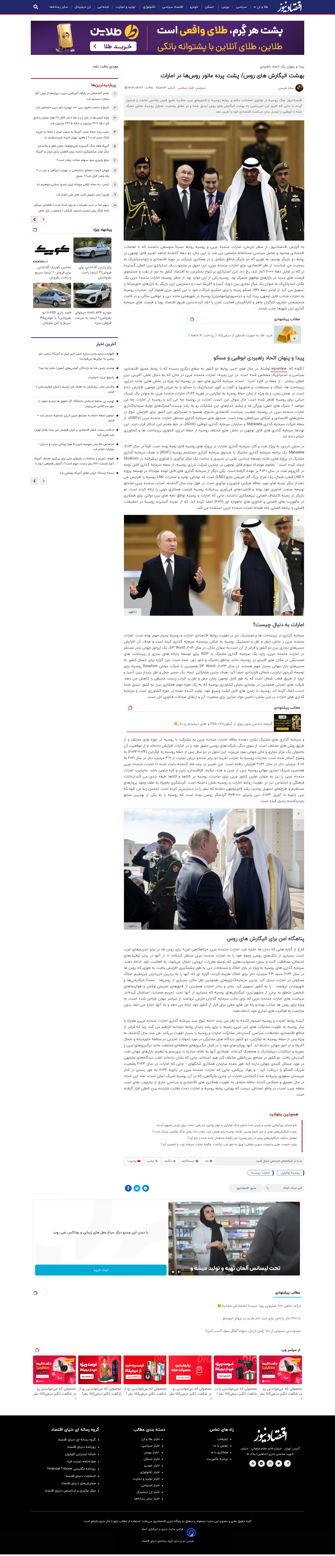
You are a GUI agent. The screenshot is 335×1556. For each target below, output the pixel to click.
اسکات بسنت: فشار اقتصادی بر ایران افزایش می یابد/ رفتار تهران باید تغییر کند (74, 432)
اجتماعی (103, 7)
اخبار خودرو (152, 1465)
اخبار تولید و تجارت (146, 1479)
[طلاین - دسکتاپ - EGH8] (167, 38)
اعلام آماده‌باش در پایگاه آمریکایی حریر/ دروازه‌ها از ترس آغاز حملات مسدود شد (72, 96)
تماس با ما (220, 1446)
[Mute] (179, 1272)
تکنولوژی (149, 7)
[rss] (253, 1464)
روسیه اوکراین (290, 1173)
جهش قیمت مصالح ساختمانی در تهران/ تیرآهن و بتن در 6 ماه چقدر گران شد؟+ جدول (72, 173)
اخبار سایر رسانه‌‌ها (147, 1499)
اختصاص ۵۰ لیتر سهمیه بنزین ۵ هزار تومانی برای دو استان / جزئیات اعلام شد (76, 446)
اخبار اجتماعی (150, 1485)
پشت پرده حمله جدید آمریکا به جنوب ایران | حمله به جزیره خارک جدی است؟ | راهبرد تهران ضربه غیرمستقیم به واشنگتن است (72, 135)
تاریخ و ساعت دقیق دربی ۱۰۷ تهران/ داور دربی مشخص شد (72, 107)
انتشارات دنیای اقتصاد (80, 1476)
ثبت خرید (100, 1270)
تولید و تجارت (126, 7)
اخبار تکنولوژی (150, 1472)
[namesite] (289, 7)
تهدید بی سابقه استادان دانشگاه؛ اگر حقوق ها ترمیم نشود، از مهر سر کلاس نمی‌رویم (76, 403)
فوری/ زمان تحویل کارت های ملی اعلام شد (82, 195)
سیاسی (241, 7)
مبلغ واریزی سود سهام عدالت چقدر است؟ (83, 160)
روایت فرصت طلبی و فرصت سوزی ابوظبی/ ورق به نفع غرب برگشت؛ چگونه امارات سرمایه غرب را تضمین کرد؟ (229, 1144)
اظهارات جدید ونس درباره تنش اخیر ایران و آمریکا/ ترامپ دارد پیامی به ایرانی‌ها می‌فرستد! (76, 356)
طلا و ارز (262, 7)
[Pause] (173, 1272)
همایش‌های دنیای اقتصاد (78, 1483)
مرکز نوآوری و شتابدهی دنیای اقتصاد (70, 1491)
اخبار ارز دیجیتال (148, 1492)
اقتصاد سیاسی (172, 7)
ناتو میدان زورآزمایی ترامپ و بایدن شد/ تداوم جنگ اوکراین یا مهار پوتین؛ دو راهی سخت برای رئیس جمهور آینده (227, 1125)
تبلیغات (222, 1439)
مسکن (210, 7)
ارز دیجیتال (83, 7)
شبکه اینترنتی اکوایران (80, 1454)
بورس (225, 7)
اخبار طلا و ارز (150, 1439)
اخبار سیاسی (186, 88)
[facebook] (288, 1464)
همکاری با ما (219, 1452)
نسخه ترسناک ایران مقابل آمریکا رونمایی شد (86, 473)
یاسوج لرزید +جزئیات (101, 377)
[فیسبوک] (128, 1188)
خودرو (194, 7)
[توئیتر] (137, 1188)
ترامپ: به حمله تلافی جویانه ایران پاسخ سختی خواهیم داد (72, 185)
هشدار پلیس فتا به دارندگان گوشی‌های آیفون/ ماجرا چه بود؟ (76, 368)
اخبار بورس (152, 1452)
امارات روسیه (260, 1173)
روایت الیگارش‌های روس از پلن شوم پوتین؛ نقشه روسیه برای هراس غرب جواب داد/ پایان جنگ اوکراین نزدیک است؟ (224, 1132)
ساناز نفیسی (286, 88)
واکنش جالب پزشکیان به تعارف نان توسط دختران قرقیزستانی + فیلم (74, 389)
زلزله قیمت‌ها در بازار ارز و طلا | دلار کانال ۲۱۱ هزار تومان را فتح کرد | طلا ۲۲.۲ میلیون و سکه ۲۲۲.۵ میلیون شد (71, 121)
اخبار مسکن (152, 1459)
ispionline (278, 368)
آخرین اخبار (106, 344)
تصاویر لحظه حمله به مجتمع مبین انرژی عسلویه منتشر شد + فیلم (75, 418)
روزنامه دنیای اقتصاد (81, 1447)
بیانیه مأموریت (217, 1459)
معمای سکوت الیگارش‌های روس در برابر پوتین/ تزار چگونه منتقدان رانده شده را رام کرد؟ (242, 1138)
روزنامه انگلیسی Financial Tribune (71, 1469)
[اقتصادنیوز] (270, 1435)
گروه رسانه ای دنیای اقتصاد (77, 1440)
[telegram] (261, 1464)
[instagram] (270, 1464)
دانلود (132, 612)
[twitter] (278, 1464)
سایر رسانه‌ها (59, 7)
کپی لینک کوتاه (292, 1188)
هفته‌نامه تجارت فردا (81, 1461)
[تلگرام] (145, 1188)
